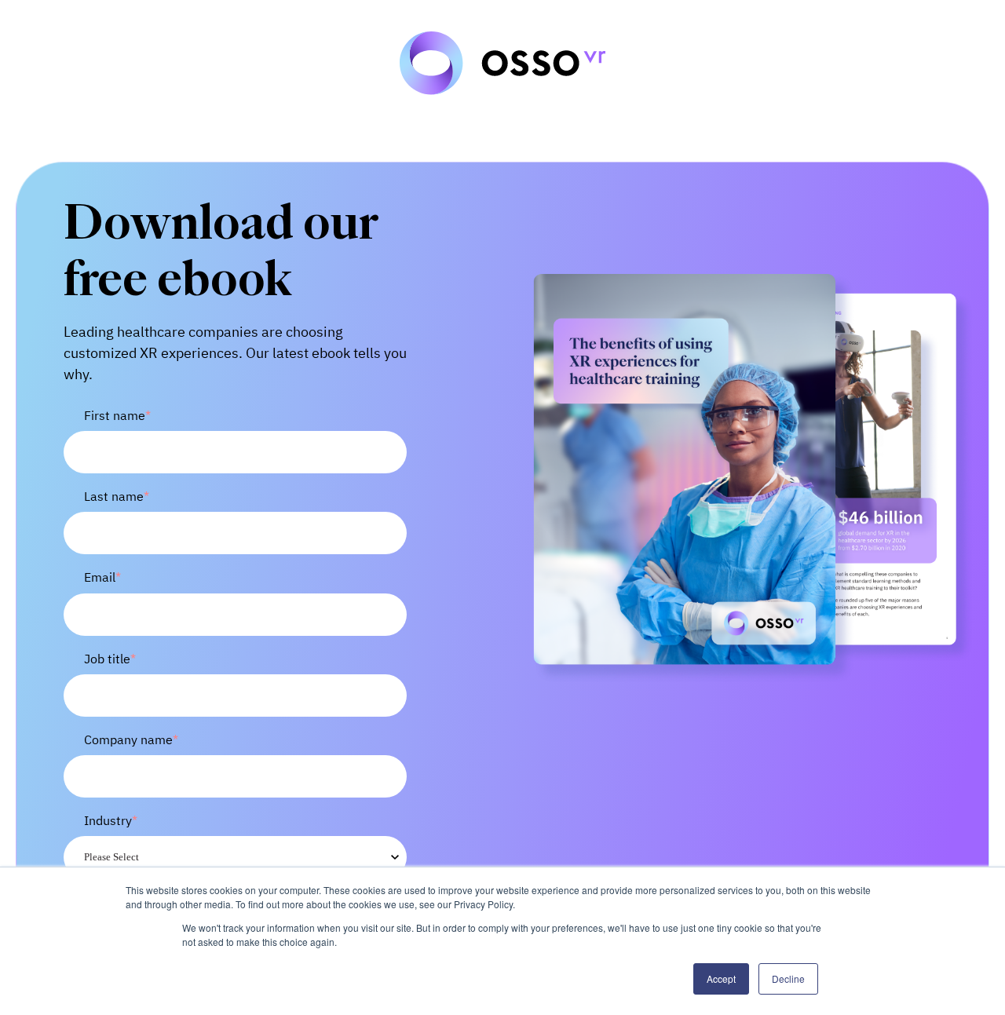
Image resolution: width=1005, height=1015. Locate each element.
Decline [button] (788, 978)
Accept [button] (721, 978)
